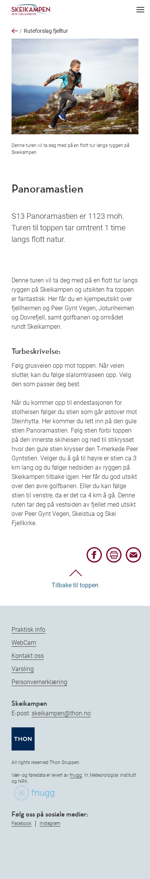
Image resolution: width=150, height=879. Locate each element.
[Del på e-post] (133, 561)
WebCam (24, 642)
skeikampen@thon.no (61, 713)
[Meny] (140, 9)
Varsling (23, 669)
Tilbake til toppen (75, 585)
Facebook (22, 823)
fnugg (76, 775)
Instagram (50, 823)
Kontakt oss (28, 655)
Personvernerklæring (39, 682)
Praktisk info (28, 629)
